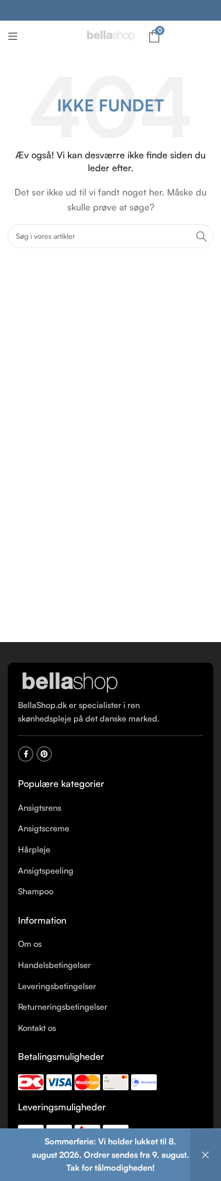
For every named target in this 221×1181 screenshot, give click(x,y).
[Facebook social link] (25, 754)
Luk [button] (205, 1155)
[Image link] (69, 682)
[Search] (201, 236)
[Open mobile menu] (13, 36)
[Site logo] (110, 35)
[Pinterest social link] (44, 754)
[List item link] (110, 808)
